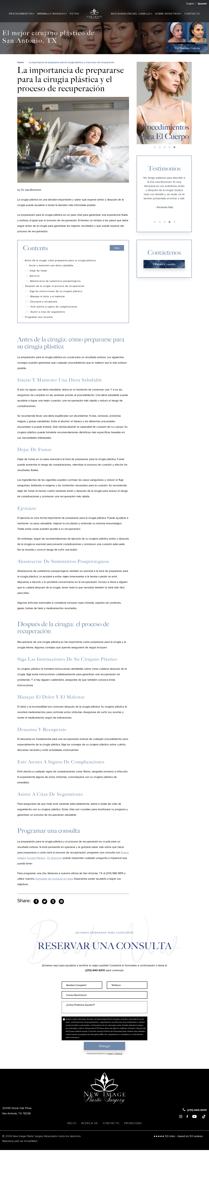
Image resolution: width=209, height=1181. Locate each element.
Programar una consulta (37, 317)
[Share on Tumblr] (53, 901)
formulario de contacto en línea (54, 879)
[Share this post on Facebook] (36, 901)
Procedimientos (21, 14)
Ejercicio (32, 276)
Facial (164, 136)
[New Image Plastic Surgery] (94, 13)
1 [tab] (155, 147)
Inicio (72, 1123)
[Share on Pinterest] (61, 901)
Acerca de (89, 1123)
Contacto (192, 14)
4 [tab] (169, 147)
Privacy (111, 1054)
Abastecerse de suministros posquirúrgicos (53, 281)
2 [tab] (159, 147)
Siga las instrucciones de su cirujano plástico (53, 291)
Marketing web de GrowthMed (19, 1141)
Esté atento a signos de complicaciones (51, 307)
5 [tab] (174, 147)
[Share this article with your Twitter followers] (44, 901)
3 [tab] (164, 147)
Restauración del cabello (131, 14)
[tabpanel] (164, 103)
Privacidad (133, 1123)
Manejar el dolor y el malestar (45, 296)
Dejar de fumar (36, 271)
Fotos (74, 14)
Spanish (202, 3)
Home (20, 62)
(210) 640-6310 (95, 970)
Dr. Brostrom (54, 858)
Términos (118, 1054)
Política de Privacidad (113, 1031)
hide (116, 248)
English (190, 3)
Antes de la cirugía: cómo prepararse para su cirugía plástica (59, 260)
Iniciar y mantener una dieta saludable (49, 265)
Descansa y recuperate (41, 302)
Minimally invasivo (51, 14)
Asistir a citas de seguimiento (45, 312)
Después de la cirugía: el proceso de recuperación (53, 286)
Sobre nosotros (167, 14)
